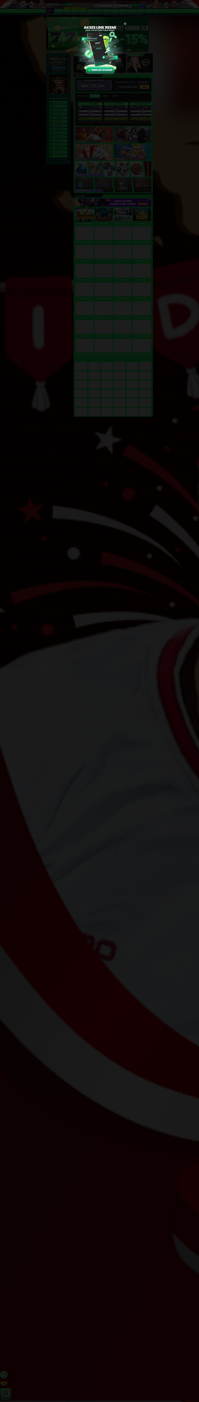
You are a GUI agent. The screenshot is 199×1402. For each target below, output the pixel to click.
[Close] (125, 23)
